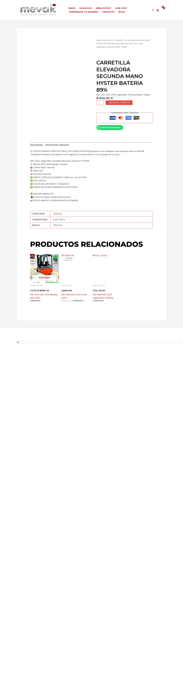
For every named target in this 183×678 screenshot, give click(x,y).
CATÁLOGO (85, 8)
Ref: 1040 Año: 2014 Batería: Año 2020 (44, 294)
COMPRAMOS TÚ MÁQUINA (83, 12)
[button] (153, 10)
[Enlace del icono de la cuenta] (158, 10)
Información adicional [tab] (57, 145)
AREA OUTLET (103, 8)
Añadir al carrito (119, 102)
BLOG (122, 12)
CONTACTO (108, 12)
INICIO (72, 8)
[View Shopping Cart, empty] (163, 10)
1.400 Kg (57, 214)
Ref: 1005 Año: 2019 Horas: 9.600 (74, 294)
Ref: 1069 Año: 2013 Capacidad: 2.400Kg (103, 294)
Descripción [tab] (36, 145)
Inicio (98, 40)
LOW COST (121, 8)
